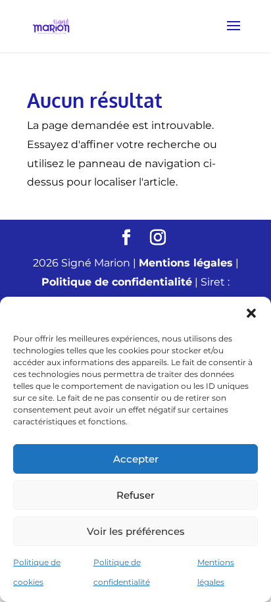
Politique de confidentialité (116, 282)
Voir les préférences (136, 531)
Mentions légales (186, 263)
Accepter (136, 459)
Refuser (135, 495)
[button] (251, 313)
